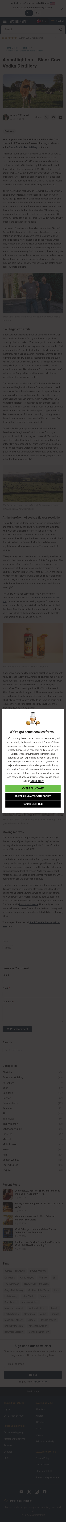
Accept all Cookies (33, 788)
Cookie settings (33, 803)
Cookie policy (37, 781)
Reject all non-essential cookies (33, 796)
